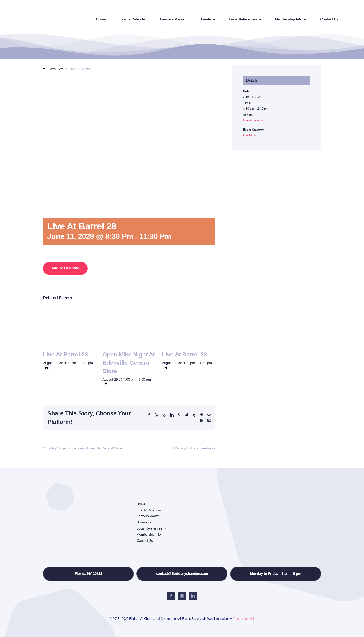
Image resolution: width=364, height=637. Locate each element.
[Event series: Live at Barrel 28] (47, 368)
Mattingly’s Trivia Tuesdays (193, 448)
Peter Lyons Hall (243, 618)
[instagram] (182, 596)
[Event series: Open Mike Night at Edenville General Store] (106, 384)
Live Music (250, 135)
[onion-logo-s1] (29, 6)
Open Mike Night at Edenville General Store (128, 362)
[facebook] (171, 596)
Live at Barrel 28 (65, 354)
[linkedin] (193, 596)
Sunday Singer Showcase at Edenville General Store (83, 448)
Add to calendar (65, 268)
